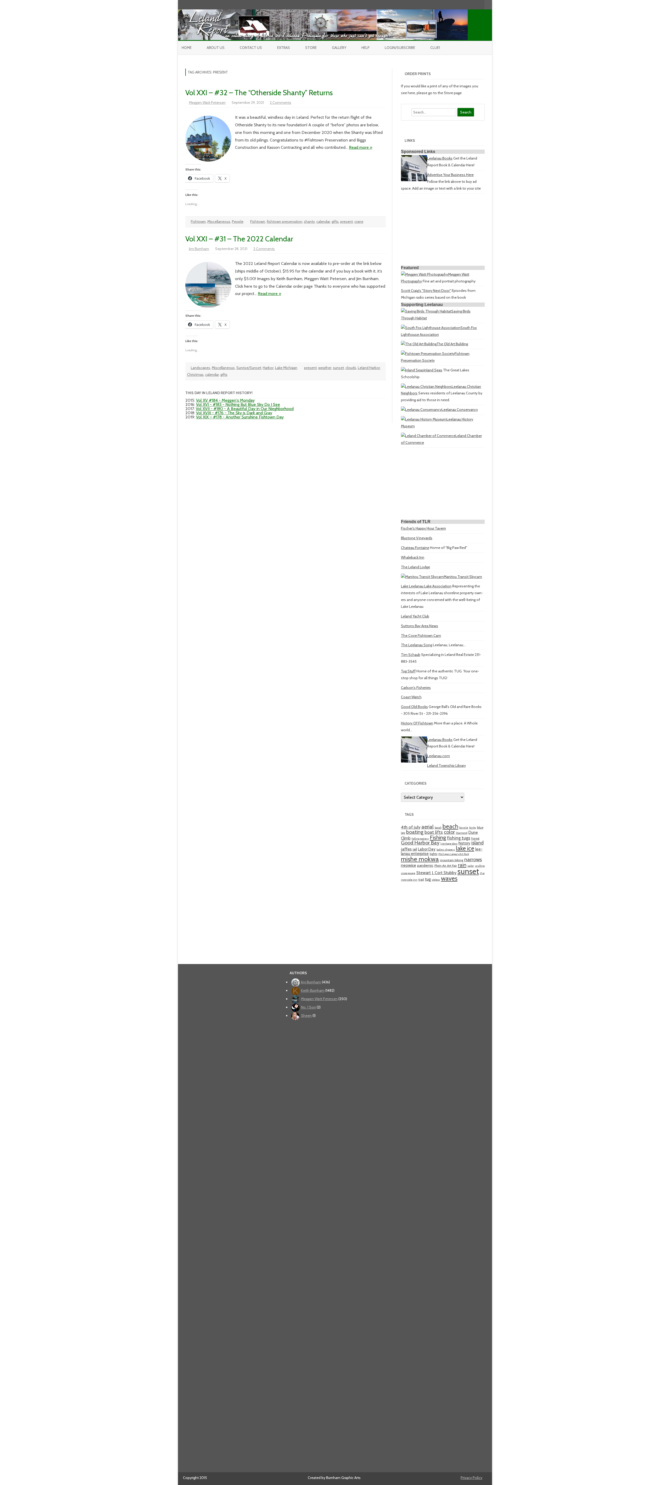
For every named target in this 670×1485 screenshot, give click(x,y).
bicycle (463, 827)
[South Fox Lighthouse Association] (430, 327)
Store (311, 47)
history (464, 843)
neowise (408, 865)
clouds (350, 367)
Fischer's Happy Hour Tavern (423, 528)
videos (436, 879)
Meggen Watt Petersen (207, 102)
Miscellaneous (218, 221)
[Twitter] (453, 4)
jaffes (406, 849)
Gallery (339, 47)
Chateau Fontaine (415, 547)
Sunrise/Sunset (248, 367)
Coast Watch (411, 697)
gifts (335, 221)
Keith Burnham (313, 990)
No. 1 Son (308, 1007)
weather (324, 367)
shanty (309, 221)
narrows (473, 859)
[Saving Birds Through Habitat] (426, 311)
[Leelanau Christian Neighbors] (426, 386)
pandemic (425, 865)
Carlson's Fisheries (416, 687)
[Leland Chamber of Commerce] (428, 435)
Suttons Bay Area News (419, 626)
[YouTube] (464, 4)
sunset (338, 367)
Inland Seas (433, 370)
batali (438, 827)
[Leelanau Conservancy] (421, 409)
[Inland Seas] (412, 370)
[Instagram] (469, 4)
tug (428, 879)
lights (433, 854)
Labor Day (427, 849)
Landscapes (200, 367)
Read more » (360, 147)
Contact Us (251, 47)
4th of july (410, 827)
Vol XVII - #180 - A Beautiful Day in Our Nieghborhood (245, 408)
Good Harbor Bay (420, 843)
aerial (427, 827)
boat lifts (434, 832)
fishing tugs (458, 838)
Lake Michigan (286, 367)
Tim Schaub (410, 654)
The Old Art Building (452, 344)
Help (365, 47)
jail (415, 849)
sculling (480, 866)
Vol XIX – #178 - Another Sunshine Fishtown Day (240, 417)
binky (472, 827)
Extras (283, 47)
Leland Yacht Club (415, 616)
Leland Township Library (446, 765)
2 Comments (280, 102)
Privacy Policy (471, 1477)
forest (475, 838)
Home (187, 47)
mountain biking (451, 860)
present (346, 221)
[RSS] (480, 4)
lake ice (465, 848)
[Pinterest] (475, 4)
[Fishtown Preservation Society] (428, 353)
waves (449, 878)
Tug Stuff (408, 671)
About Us (216, 47)
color (449, 832)
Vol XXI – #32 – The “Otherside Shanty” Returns (259, 92)
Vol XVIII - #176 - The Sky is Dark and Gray (234, 412)
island (477, 843)
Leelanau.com (438, 755)
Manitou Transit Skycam (463, 576)
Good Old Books (414, 706)
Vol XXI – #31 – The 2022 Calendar (239, 238)
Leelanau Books (440, 158)
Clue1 (435, 47)
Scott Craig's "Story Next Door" (426, 290)
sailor (470, 866)
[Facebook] (458, 4)
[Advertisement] (443, 230)
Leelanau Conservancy (460, 409)
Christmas (195, 374)
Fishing (438, 837)
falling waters (420, 838)
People (237, 221)
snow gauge (408, 873)
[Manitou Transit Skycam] (422, 576)
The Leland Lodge (415, 567)
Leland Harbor (369, 367)
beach (450, 826)
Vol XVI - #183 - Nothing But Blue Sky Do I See (238, 404)
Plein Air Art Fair (445, 866)
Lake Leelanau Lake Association (426, 586)
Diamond (461, 833)
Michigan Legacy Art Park (453, 854)
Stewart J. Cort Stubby (436, 872)
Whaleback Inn (412, 557)
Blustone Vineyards (416, 538)
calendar (323, 221)
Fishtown (198, 221)
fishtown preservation (284, 221)
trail (421, 879)
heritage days (448, 843)
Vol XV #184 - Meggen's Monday (225, 400)
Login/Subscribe (400, 47)
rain (462, 864)
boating (414, 832)
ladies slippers (446, 849)
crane (358, 221)
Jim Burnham (199, 248)
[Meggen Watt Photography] (424, 274)
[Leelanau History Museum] (423, 419)
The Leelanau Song (416, 645)
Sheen (306, 1015)
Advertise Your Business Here (450, 174)
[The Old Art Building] (419, 344)
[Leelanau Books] (414, 180)
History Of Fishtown (417, 723)
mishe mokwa (420, 859)
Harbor (268, 367)
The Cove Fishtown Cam (421, 635)
